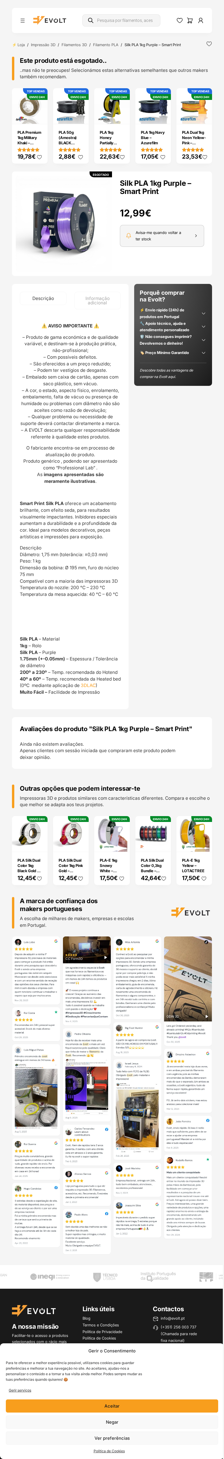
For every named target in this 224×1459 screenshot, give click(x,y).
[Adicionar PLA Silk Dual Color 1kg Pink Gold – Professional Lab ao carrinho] (80, 843)
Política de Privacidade (102, 1331)
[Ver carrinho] (190, 20)
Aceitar (112, 1406)
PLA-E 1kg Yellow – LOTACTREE (193, 865)
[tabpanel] (70, 509)
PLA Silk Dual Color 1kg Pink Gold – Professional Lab (71, 871)
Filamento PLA (105, 44)
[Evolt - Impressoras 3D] (49, 20)
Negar (112, 1422)
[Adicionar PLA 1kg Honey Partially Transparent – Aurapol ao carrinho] (121, 115)
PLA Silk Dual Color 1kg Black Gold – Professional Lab (29, 871)
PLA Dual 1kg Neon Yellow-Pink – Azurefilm (194, 140)
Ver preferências (112, 1438)
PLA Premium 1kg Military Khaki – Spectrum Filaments (29, 143)
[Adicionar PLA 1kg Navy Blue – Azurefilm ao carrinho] (162, 115)
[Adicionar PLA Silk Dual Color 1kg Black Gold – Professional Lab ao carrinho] (39, 843)
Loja (21, 44)
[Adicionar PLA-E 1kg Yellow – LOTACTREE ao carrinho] (204, 843)
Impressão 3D (43, 44)
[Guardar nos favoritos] (209, 44)
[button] (64, 224)
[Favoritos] (179, 20)
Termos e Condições (101, 1325)
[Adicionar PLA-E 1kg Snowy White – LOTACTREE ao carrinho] (121, 843)
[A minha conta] (200, 20)
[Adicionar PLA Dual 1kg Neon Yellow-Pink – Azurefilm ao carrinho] (204, 115)
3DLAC (88, 685)
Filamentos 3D (74, 44)
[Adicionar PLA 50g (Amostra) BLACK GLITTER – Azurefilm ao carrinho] (80, 115)
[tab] (43, 298)
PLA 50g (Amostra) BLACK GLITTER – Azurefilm (68, 143)
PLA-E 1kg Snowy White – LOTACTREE (111, 868)
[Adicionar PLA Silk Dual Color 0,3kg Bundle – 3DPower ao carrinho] (162, 843)
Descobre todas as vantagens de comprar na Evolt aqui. (166, 373)
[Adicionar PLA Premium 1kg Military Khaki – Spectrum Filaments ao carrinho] (39, 115)
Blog (86, 1318)
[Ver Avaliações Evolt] (112, 1096)
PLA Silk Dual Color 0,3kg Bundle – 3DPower (152, 868)
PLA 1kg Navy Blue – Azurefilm (153, 137)
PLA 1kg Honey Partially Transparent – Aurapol (112, 143)
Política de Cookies (109, 1451)
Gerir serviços (20, 1390)
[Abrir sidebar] (22, 20)
